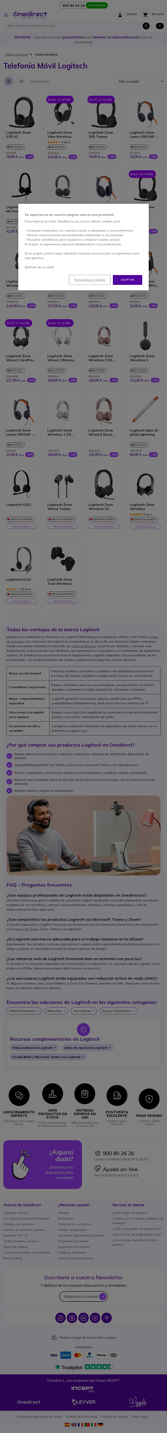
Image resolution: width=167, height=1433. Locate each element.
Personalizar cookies (89, 279)
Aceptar (127, 279)
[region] (83, 247)
